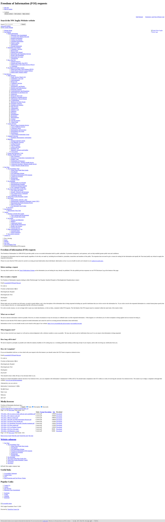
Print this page (15, 435)
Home (5, 240)
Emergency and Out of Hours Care (154, 17)
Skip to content (8, 9)
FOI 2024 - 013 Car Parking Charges (11, 427)
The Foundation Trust (10, 244)
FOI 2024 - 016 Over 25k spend (9, 429)
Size (54, 412)
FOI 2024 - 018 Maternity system (10, 431)
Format (42, 412)
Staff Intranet (139, 17)
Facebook (6, 493)
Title (18, 412)
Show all (25, 408)
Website (6, 241)
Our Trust (6, 243)
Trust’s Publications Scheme (27, 270)
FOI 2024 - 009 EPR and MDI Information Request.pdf (16, 419)
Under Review (9, 408)
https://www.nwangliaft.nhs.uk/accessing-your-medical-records (65, 323)
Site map (6, 7)
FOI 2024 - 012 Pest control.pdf (9, 425)
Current (3, 408)
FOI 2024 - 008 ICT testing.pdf (9, 417)
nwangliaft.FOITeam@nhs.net (12, 283)
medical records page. (97, 261)
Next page (12, 410)
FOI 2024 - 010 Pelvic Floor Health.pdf (12, 421)
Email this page (24, 435)
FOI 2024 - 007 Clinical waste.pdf (10, 416)
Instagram (6, 497)
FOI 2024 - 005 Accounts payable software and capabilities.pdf (18, 414)
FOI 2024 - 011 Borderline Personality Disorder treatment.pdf (17, 423)
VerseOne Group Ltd (13, 509)
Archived (20, 408)
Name (30, 407)
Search (2, 24)
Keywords (45, 407)
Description (37, 407)
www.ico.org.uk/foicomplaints (14, 380)
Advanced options (6, 26)
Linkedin (6, 496)
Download (59, 414)
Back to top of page (6, 435)
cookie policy (45, 520)
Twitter (6, 494)
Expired (15, 408)
